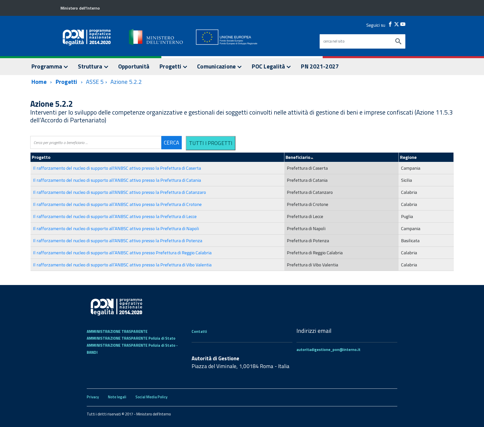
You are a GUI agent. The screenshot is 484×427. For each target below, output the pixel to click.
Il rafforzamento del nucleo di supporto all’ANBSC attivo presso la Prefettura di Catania (117, 180)
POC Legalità (269, 66)
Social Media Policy (151, 397)
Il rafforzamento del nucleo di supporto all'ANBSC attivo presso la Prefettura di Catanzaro (119, 192)
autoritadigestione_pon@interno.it (328, 349)
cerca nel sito (334, 41)
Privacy (93, 397)
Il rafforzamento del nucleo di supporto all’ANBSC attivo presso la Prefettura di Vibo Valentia (122, 264)
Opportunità (133, 66)
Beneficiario (298, 157)
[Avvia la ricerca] (398, 41)
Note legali (117, 397)
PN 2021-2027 (320, 66)
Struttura (90, 66)
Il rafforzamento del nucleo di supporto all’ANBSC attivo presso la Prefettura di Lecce (115, 216)
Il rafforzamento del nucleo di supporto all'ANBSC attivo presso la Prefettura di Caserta (117, 168)
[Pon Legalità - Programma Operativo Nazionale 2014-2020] (156, 37)
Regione (408, 157)
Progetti (171, 66)
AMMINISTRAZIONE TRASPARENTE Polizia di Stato (131, 338)
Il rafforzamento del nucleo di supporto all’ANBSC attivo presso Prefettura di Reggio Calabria (122, 252)
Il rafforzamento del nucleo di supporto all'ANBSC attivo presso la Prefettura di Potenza (117, 240)
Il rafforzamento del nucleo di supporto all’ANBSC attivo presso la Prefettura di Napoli (116, 228)
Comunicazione (217, 66)
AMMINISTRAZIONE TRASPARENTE (117, 331)
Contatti (199, 331)
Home (39, 81)
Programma (47, 66)
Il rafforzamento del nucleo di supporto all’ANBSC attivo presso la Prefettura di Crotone (117, 204)
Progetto (41, 157)
